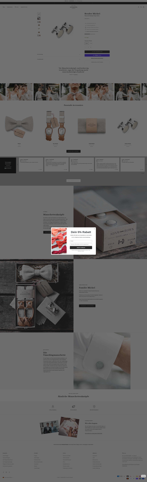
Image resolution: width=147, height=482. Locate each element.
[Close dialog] (94, 229)
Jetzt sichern (81, 247)
